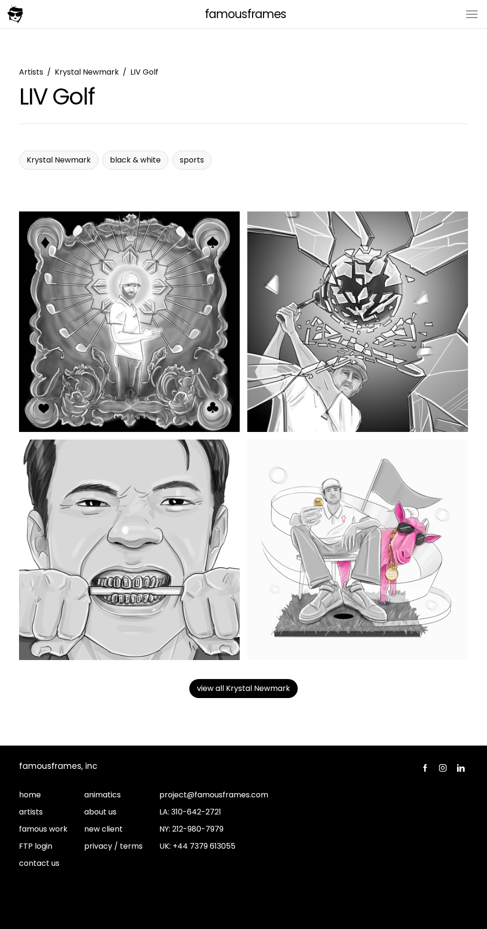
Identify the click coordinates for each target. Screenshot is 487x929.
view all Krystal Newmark (243, 688)
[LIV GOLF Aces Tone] (129, 321)
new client (103, 829)
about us (100, 811)
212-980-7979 (198, 829)
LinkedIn (461, 768)
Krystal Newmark (87, 72)
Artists (31, 72)
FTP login (35, 846)
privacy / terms (113, 846)
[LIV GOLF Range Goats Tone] (357, 550)
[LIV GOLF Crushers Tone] (357, 321)
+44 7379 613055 (204, 846)
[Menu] (471, 14)
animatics (102, 794)
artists (31, 811)
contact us (39, 863)
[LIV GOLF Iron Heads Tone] (129, 550)
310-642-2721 (196, 811)
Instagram (443, 768)
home (30, 794)
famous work (43, 829)
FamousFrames (245, 14)
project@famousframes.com (213, 794)
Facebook (425, 768)
